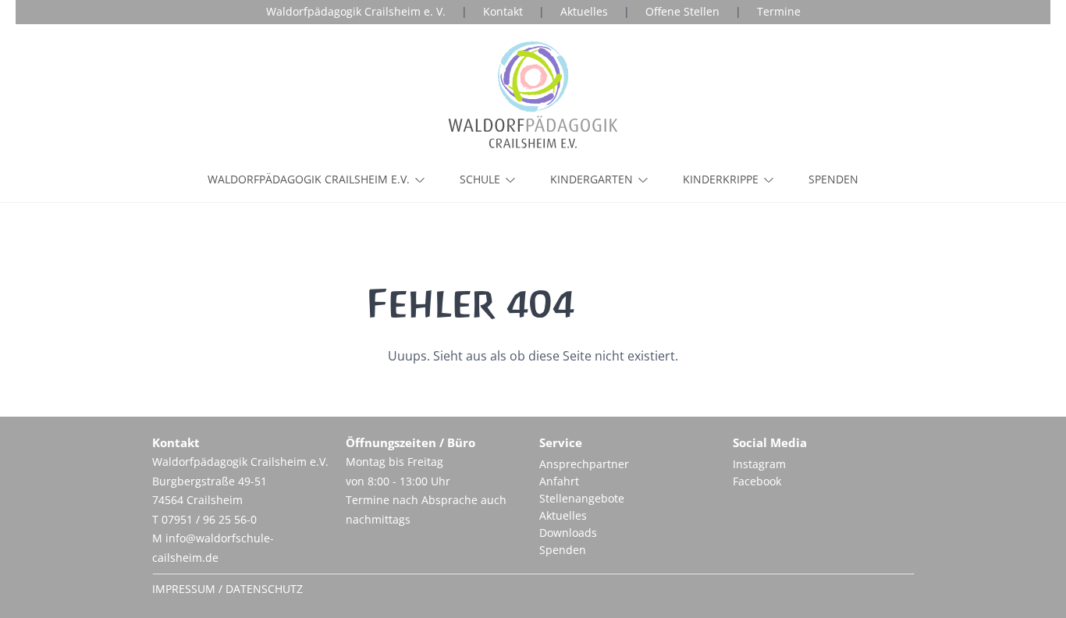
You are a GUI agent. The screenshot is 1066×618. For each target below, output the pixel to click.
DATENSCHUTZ (264, 588)
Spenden (833, 179)
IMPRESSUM (183, 588)
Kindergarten (591, 179)
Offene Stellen (682, 11)
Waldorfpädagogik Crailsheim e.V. (309, 179)
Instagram (759, 463)
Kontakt (503, 11)
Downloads (568, 532)
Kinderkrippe (721, 179)
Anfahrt (559, 481)
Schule (480, 179)
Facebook (757, 481)
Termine (779, 11)
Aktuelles (584, 11)
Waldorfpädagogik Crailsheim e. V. (356, 11)
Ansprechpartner (584, 463)
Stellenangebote (581, 498)
